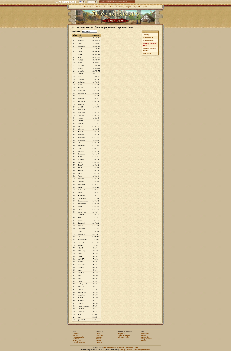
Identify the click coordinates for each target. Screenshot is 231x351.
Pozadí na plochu (79, 342)
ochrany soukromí (126, 350)
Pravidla (98, 7)
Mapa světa (147, 53)
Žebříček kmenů (148, 41)
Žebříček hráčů (148, 38)
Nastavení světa (78, 337)
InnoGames (145, 334)
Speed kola (119, 7)
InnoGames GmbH (109, 348)
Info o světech (108, 7)
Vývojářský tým (146, 339)
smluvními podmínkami (142, 350)
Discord (98, 339)
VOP (136, 348)
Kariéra (143, 335)
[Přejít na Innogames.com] (65, 2)
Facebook (99, 337)
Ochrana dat (129, 348)
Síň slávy (146, 35)
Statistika (76, 339)
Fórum (145, 7)
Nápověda (137, 7)
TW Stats (99, 342)
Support (128, 7)
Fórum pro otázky (124, 337)
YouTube (98, 340)
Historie (143, 340)
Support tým (145, 337)
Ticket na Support (124, 335)
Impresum (120, 348)
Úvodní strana (88, 7)
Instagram (99, 335)
